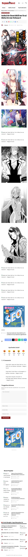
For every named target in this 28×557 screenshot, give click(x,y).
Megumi (6, 25)
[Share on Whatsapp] (11, 22)
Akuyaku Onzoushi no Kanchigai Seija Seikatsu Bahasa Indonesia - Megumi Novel (16, 378)
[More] (17, 22)
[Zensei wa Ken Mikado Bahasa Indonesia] (6, 507)
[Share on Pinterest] (9, 22)
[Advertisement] (14, 459)
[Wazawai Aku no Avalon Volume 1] (23, 541)
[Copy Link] (13, 22)
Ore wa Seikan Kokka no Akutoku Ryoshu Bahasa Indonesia (16, 490)
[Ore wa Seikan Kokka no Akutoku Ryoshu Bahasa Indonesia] (6, 490)
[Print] (15, 22)
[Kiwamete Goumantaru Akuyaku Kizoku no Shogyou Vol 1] (23, 548)
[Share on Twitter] (7, 22)
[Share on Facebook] (5, 22)
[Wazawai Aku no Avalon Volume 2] (23, 534)
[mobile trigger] (25, 3)
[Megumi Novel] (8, 3)
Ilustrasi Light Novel (20, 334)
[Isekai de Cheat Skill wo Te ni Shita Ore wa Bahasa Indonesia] (6, 514)
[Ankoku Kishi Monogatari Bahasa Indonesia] (6, 483)
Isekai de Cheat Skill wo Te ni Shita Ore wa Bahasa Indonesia (17, 514)
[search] (16, 3)
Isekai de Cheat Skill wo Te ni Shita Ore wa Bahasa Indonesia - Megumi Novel (16, 366)
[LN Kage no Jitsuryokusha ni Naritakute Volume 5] (23, 527)
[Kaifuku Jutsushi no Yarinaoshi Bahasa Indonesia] (6, 499)
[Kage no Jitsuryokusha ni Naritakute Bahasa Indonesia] (6, 475)
